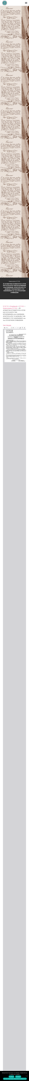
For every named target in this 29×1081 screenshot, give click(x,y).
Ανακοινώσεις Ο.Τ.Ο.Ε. (14, 281)
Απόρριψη (18, 1076)
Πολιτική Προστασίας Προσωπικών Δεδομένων (15, 1078)
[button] (26, 3)
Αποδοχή (11, 1076)
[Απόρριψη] (26, 1076)
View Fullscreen (7, 325)
